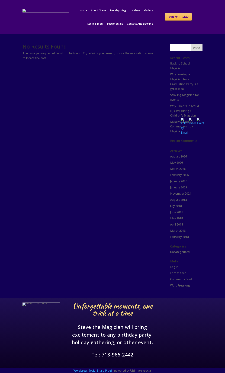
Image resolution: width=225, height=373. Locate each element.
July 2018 (176, 206)
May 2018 (176, 218)
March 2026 (178, 169)
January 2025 (178, 187)
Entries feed (178, 273)
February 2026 (179, 175)
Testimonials (115, 23)
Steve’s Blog (95, 23)
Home (83, 10)
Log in (174, 267)
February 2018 (179, 237)
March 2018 (178, 231)
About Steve (98, 10)
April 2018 (176, 224)
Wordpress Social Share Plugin (93, 370)
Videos (136, 10)
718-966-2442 (178, 17)
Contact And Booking (140, 23)
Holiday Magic (119, 10)
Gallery (148, 10)
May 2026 (176, 163)
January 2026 (178, 181)
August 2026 (178, 156)
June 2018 (176, 212)
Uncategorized (180, 252)
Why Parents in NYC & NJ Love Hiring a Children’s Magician (184, 110)
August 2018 (178, 200)
